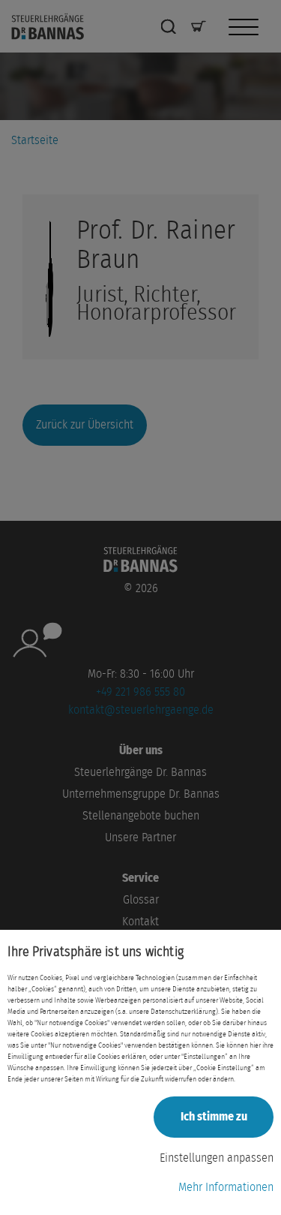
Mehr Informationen (226, 1187)
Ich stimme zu (214, 1117)
